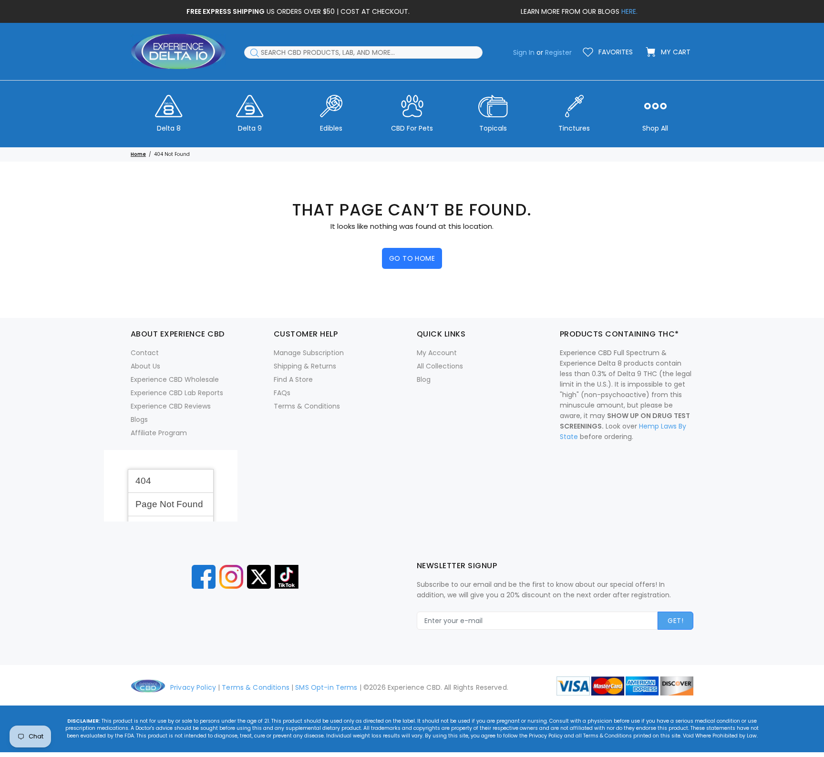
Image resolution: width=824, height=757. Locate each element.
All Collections (440, 366)
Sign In (524, 52)
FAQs (282, 393)
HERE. (629, 11)
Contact (145, 353)
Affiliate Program (159, 433)
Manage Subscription (309, 353)
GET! (675, 620)
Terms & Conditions (307, 406)
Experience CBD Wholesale (175, 379)
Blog (424, 379)
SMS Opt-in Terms (326, 687)
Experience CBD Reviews (171, 406)
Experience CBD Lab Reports (177, 393)
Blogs (139, 419)
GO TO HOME (412, 258)
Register (558, 52)
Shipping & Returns (305, 366)
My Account (437, 353)
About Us (145, 366)
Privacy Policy (193, 687)
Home (138, 154)
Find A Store (293, 379)
